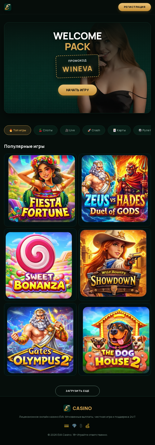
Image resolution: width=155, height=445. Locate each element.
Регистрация (135, 7)
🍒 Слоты (45, 130)
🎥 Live (70, 130)
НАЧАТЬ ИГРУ (77, 90)
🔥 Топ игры (17, 130)
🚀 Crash (94, 130)
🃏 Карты (119, 130)
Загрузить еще (77, 391)
